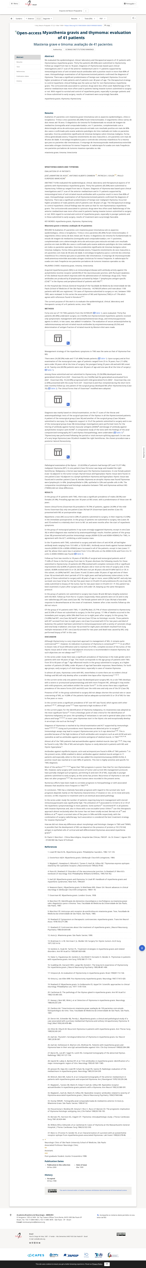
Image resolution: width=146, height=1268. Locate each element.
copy (107, 25)
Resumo (74, 19)
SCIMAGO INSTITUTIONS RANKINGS (79, 49)
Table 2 (53, 388)
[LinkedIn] (34, 1243)
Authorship (57, 49)
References (20, 71)
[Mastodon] (32, 1243)
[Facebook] (37, 1243)
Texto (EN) (88, 19)
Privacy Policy (97, 1264)
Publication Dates (22, 76)
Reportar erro (144, 453)
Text (18, 67)
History (19, 81)
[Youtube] (39, 1243)
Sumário (19, 19)
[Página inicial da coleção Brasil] (18, 1238)
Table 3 (119, 432)
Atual (39, 19)
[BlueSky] (30, 1243)
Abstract (19, 57)
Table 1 (98, 313)
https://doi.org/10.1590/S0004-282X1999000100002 (83, 25)
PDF (101, 19)
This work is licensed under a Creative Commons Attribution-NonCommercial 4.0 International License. (93, 1190)
